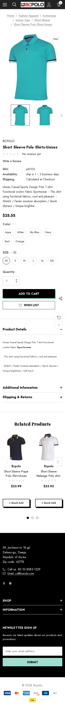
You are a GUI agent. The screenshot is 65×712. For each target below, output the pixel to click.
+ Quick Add (16, 503)
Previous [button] (4, 115)
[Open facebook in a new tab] (5, 583)
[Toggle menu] (5, 5)
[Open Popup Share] (60, 298)
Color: (8, 224)
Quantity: (9, 272)
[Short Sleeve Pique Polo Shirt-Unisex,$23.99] (16, 447)
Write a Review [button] (12, 161)
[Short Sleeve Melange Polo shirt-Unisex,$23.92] (48, 447)
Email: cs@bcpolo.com (21, 573)
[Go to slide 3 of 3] (37, 518)
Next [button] (61, 115)
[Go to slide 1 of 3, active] (28, 518)
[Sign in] (49, 5)
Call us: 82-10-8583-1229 (24, 569)
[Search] (14, 4)
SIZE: (9, 252)
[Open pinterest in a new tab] (11, 583)
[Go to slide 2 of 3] (32, 518)
